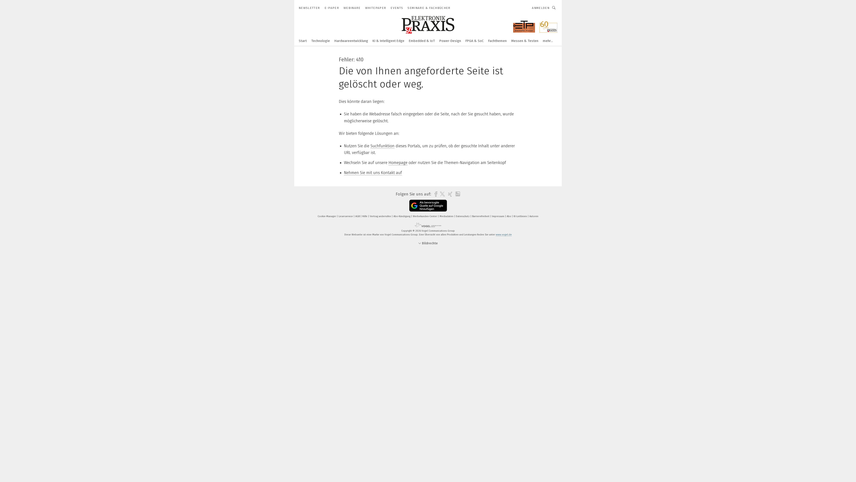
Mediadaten (447, 216)
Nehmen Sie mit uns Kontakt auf (373, 172)
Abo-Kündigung (402, 216)
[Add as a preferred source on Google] (428, 206)
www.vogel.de (504, 234)
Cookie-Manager (327, 216)
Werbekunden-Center (425, 216)
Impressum (498, 216)
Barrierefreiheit (481, 216)
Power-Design (450, 41)
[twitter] (441, 194)
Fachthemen (497, 41)
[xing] (449, 194)
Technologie (320, 41)
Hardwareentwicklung (351, 41)
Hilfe (365, 216)
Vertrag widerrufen (381, 216)
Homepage (398, 162)
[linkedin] (457, 194)
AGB (357, 216)
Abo (509, 216)
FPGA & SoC (474, 41)
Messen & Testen (524, 41)
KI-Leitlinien (521, 216)
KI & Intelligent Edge (388, 41)
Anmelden (540, 8)
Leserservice (346, 216)
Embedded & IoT (422, 41)
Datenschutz (463, 216)
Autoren (533, 216)
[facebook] (434, 194)
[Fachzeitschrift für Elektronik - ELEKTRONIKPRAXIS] (303, 40)
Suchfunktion (382, 145)
